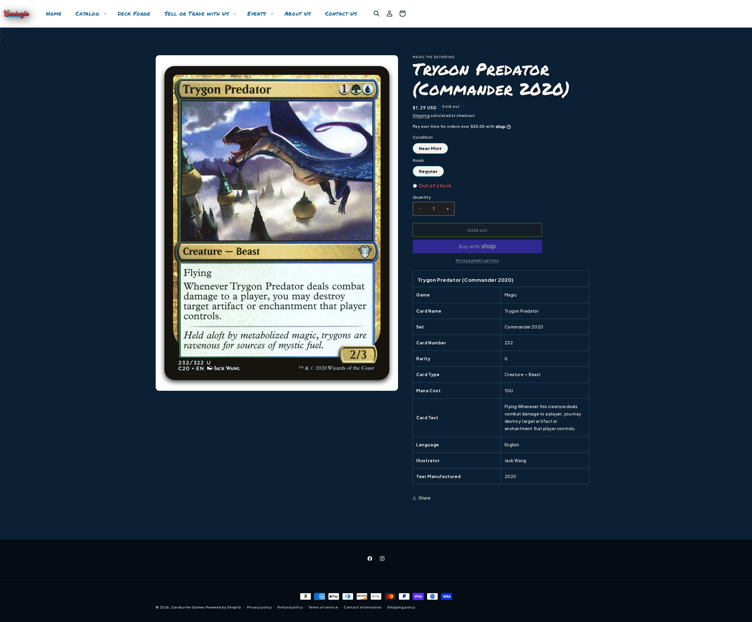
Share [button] (425, 497)
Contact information (362, 607)
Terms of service (323, 607)
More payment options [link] (477, 260)
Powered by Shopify (223, 607)
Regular (431, 172)
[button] (89, 13)
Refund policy (290, 607)
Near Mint (433, 149)
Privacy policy (259, 607)
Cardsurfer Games (188, 607)
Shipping (421, 115)
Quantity (422, 197)
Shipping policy (401, 607)
